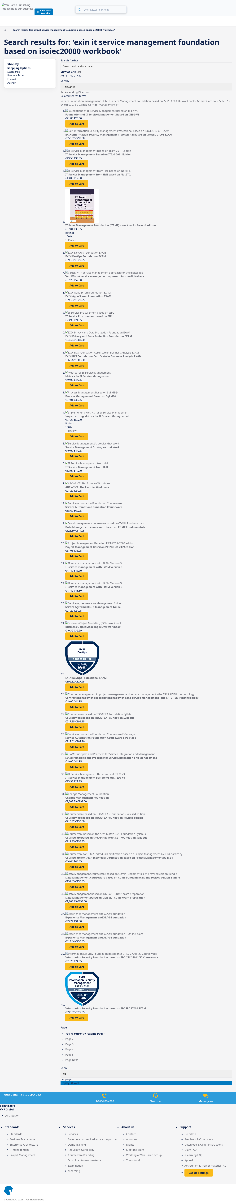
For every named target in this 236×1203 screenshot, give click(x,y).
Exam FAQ (190, 1150)
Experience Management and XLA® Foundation (95, 917)
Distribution (12, 1115)
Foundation (77, 101)
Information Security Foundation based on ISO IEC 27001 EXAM (105, 1008)
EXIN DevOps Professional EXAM (86, 678)
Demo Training (77, 1144)
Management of (108, 105)
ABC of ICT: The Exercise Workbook (87, 487)
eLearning (74, 1171)
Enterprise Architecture (24, 1144)
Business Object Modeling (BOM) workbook (93, 627)
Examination (75, 1165)
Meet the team (135, 1150)
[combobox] (101, 9)
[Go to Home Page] (5, 29)
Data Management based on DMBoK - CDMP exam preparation (105, 897)
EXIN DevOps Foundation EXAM (85, 256)
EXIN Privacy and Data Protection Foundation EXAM (98, 336)
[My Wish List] (225, 9)
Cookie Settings (199, 1173)
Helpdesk (190, 1134)
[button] (118, 1109)
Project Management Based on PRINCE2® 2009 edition (100, 547)
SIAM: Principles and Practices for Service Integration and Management (111, 757)
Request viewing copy (81, 1150)
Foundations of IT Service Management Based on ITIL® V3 (102, 114)
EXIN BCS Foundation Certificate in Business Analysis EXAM (103, 356)
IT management (19, 1150)
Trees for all (133, 1160)
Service (65, 101)
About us (131, 1139)
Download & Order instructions (203, 1144)
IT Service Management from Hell (86, 467)
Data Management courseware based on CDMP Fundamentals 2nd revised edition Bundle (122, 877)
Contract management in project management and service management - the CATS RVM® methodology (131, 698)
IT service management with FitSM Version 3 (93, 567)
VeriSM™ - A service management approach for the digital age (104, 276)
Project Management (22, 1155)
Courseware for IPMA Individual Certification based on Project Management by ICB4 (119, 857)
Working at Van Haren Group (144, 1155)
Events (130, 1144)
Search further (69, 60)
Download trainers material (84, 1160)
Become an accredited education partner (93, 1139)
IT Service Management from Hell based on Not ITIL (98, 174)
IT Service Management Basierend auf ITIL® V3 (95, 777)
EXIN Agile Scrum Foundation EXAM (88, 296)
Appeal (188, 1160)
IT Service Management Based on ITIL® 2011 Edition (98, 154)
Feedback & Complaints (198, 1139)
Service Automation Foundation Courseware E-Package (100, 737)
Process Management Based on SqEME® (90, 396)
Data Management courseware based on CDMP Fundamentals (105, 527)
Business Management (23, 1139)
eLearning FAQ (193, 1155)
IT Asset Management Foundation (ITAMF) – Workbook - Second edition (110, 225)
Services (73, 1134)
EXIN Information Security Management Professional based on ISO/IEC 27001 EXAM (118, 134)
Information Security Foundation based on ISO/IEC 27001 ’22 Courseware (111, 957)
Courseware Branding (81, 1155)
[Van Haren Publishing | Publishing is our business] (18, 9)
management (92, 101)
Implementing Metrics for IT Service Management (97, 416)
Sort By (65, 81)
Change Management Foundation (87, 797)
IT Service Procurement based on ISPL (89, 316)
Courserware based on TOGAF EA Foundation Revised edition (104, 817)
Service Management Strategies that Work (92, 447)
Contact (131, 1134)
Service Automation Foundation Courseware (93, 507)
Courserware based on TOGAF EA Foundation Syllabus (99, 718)
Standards (16, 1134)
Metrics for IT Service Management (87, 376)
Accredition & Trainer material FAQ (205, 1165)
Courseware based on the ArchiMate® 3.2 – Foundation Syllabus (106, 837)
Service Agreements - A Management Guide (93, 607)
